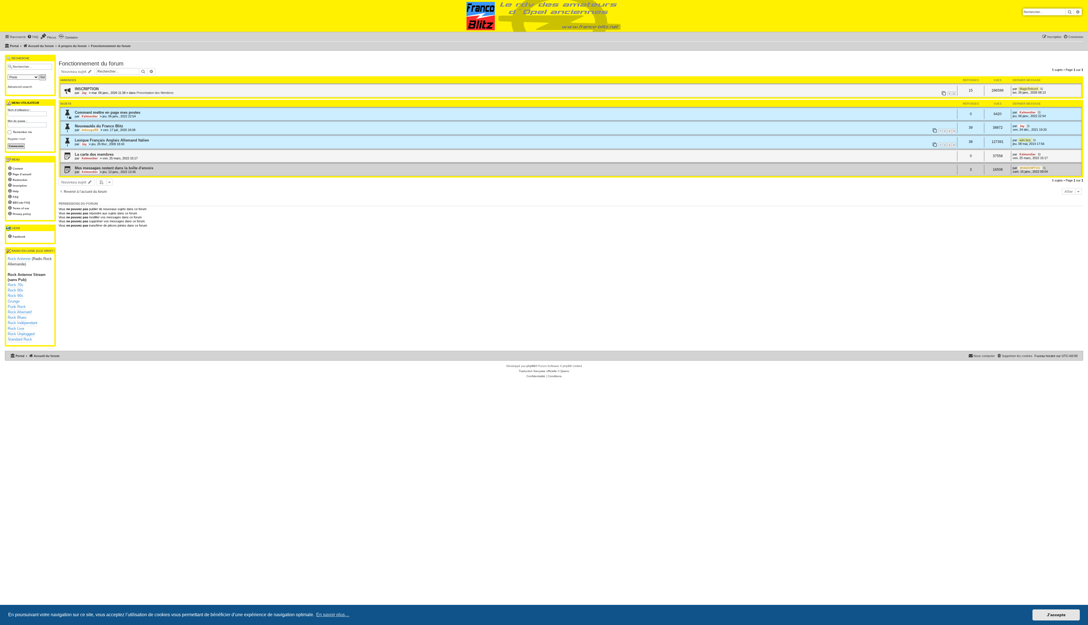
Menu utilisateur (25, 102)
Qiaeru (564, 371)
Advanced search (20, 86)
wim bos (1025, 140)
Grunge (14, 301)
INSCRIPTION (87, 89)
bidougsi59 (90, 130)
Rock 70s (15, 285)
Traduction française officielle (538, 371)
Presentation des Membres (155, 92)
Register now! (17, 138)
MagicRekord (1028, 88)
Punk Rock (17, 307)
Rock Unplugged (21, 334)
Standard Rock (20, 339)
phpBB (531, 366)
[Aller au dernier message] (1042, 88)
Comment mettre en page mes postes (107, 112)
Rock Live (16, 328)
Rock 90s (15, 296)
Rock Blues (17, 317)
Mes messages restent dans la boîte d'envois (114, 168)
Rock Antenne (19, 259)
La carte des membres (94, 154)
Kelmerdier (90, 116)
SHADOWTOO (1030, 168)
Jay (84, 92)
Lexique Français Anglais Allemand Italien (112, 140)
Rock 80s (15, 290)
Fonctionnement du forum (91, 63)
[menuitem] (33, 36)
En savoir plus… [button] (332, 614)
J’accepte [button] (1056, 615)
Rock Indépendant (22, 323)
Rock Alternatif (20, 312)
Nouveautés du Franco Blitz (99, 126)
